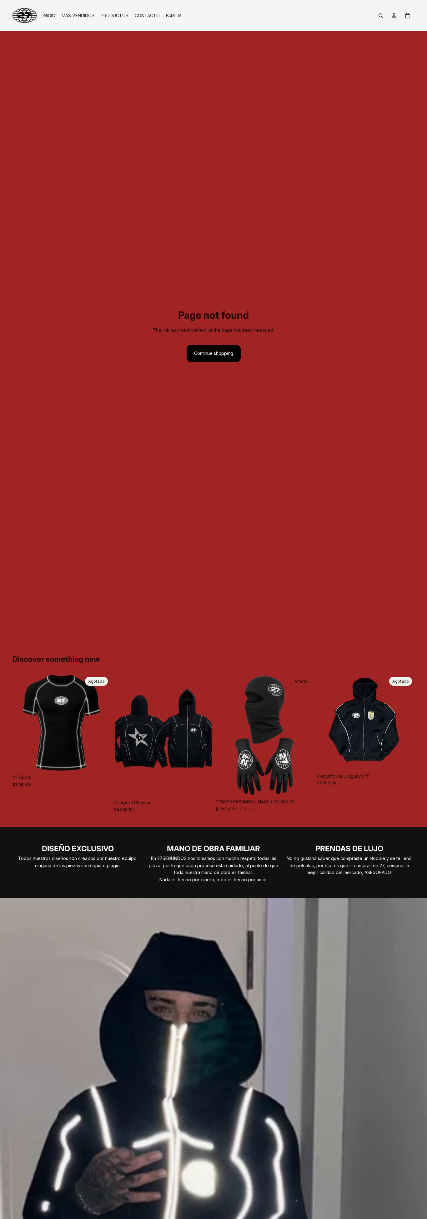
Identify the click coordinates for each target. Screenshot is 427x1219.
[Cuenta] (394, 16)
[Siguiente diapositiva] (101, 723)
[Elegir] (202, 787)
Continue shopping (213, 353)
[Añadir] (303, 786)
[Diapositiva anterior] (22, 723)
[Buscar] (381, 16)
